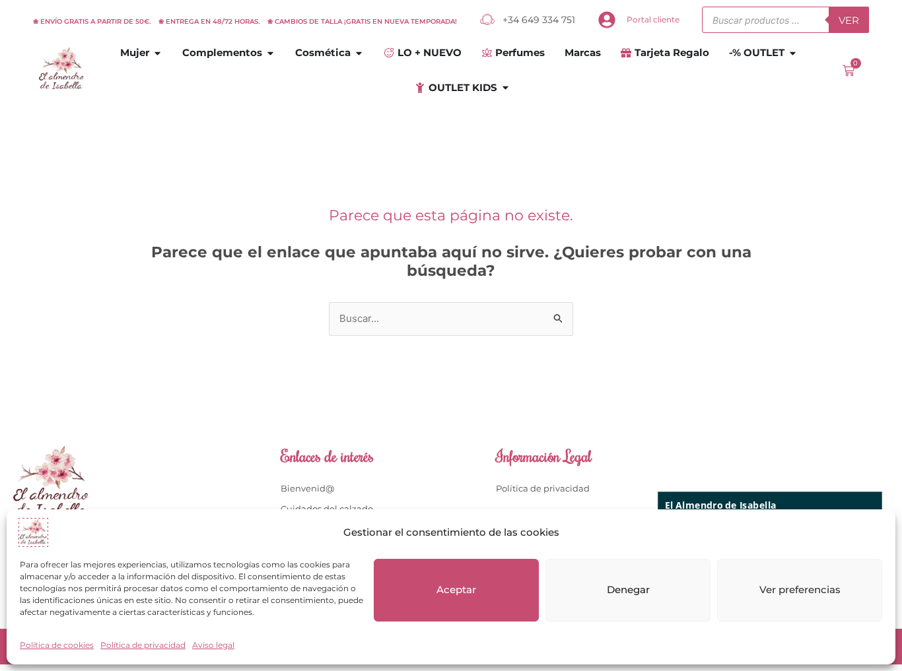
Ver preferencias (800, 589)
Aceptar (456, 589)
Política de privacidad (143, 645)
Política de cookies (57, 645)
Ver (849, 20)
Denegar (628, 589)
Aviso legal (213, 645)
